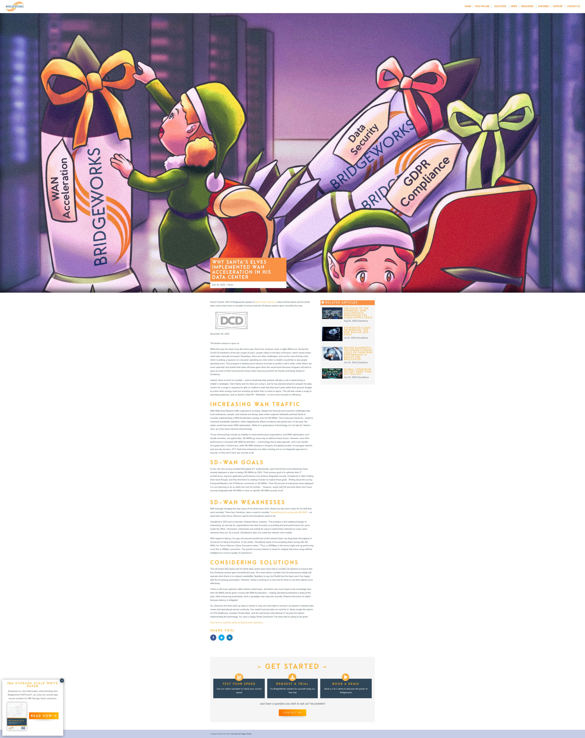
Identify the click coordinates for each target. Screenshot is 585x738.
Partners (543, 6)
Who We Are (482, 6)
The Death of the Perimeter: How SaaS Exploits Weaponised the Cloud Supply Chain (358, 313)
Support (558, 6)
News (514, 6)
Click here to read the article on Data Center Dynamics (236, 622)
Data (360, 321)
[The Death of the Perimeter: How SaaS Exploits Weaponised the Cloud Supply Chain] (332, 318)
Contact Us (573, 6)
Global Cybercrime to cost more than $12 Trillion (358, 371)
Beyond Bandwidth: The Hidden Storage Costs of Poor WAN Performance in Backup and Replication (358, 354)
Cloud (360, 338)
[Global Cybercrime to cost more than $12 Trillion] (332, 378)
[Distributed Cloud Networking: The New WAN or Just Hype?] (332, 340)
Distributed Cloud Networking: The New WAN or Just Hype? (357, 331)
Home (468, 6)
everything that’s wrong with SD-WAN (289, 512)
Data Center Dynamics (266, 302)
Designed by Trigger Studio (241, 734)
